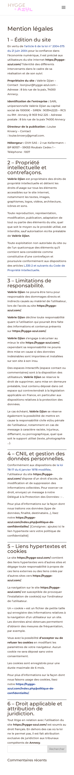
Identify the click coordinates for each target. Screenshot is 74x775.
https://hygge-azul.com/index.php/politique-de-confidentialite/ (30, 688)
